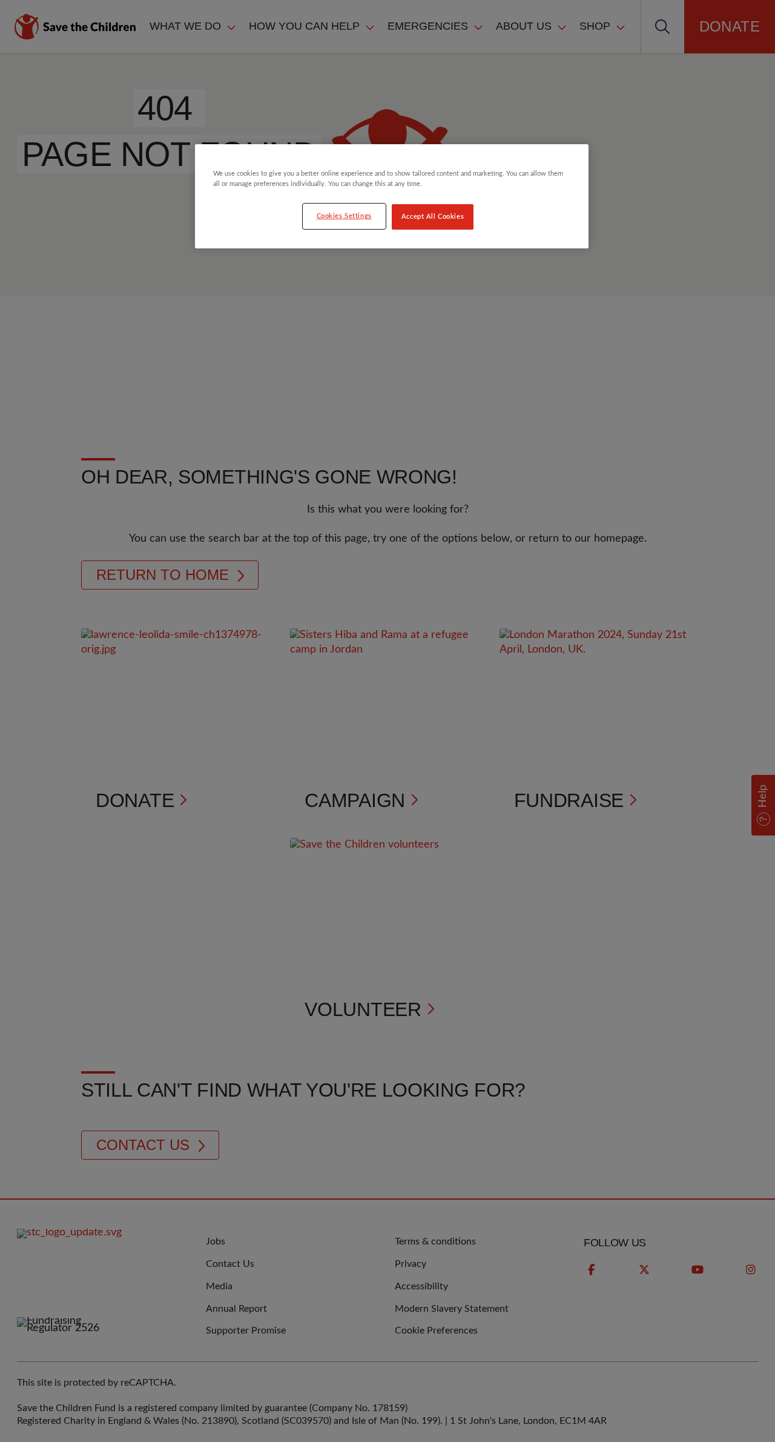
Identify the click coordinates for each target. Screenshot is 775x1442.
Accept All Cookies (432, 216)
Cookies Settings (344, 216)
